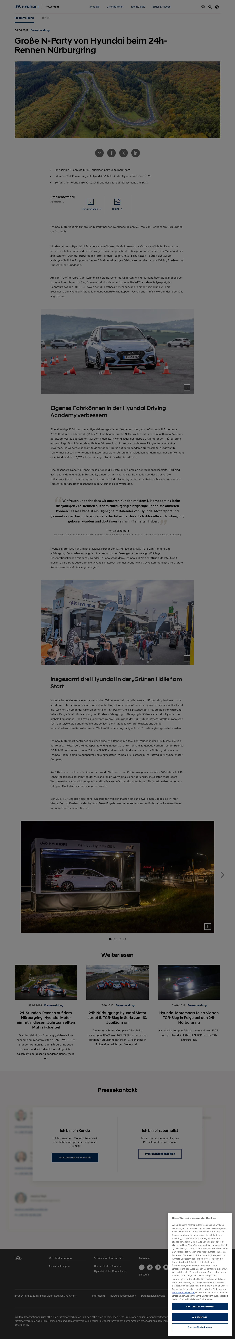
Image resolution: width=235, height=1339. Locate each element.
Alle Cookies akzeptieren (200, 1306)
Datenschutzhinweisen (183, 1292)
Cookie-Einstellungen (200, 1327)
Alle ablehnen (200, 1316)
